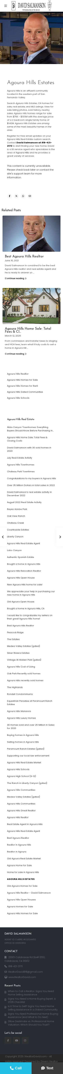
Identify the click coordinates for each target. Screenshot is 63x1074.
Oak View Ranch (16, 516)
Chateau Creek (15, 522)
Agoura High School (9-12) (21, 776)
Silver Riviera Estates (18, 653)
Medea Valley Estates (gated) (23, 646)
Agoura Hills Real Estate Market (24, 762)
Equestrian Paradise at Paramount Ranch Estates (29, 702)
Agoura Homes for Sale (20, 906)
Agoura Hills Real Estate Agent (23, 543)
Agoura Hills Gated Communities (25, 392)
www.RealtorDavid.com (22, 977)
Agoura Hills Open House (21, 577)
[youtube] (16, 1040)
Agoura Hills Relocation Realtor (24, 570)
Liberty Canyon (15, 536)
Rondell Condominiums (20, 694)
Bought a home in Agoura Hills (23, 564)
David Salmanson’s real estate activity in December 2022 (29, 494)
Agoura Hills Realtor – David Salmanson (29, 892)
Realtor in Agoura (16, 851)
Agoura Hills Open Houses (21, 899)
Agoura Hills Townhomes (20, 464)
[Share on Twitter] (16, 196)
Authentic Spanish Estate (20, 557)
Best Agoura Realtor (18, 838)
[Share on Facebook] (9, 196)
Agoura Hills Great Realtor (21, 810)
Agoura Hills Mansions (19, 711)
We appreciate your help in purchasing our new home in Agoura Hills (31, 593)
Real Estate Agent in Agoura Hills (25, 824)
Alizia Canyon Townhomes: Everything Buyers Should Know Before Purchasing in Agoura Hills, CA (30, 429)
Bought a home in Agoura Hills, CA (25, 608)
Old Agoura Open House (20, 601)
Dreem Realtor (49, 1061)
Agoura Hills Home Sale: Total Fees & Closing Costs (27, 439)
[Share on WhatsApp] (23, 196)
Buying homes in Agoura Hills (23, 735)
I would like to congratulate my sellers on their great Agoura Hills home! (29, 617)
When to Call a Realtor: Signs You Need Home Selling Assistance (31, 993)
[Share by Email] (29, 196)
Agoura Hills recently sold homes (25, 680)
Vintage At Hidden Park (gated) (24, 659)
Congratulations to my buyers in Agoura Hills (31, 478)
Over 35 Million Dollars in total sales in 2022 (31, 485)
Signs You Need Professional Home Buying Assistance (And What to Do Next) (33, 1015)
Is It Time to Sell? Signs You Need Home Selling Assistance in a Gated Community (33, 1008)
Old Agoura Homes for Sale (22, 886)
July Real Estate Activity (19, 457)
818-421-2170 (15, 966)
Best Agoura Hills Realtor (24, 256)
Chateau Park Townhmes (21, 471)
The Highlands (15, 687)
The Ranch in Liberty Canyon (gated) (27, 783)
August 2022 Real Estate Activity (24, 502)
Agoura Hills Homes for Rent (22, 385)
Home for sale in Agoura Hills (23, 872)
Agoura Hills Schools (18, 398)
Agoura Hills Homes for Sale (22, 379)
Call (18, 1068)
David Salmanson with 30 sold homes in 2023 (29, 449)
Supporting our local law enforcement (28, 755)
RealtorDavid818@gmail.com (25, 971)
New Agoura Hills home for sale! (24, 584)
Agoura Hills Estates (21, 879)
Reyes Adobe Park (17, 509)
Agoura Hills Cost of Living (21, 666)
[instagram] (25, 1040)
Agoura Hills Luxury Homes (21, 718)
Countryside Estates (18, 529)
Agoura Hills (22, 152)
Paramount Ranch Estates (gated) (25, 748)
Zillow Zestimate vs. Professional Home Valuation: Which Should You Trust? (31, 1023)
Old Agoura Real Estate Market (24, 858)
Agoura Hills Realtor (18, 373)
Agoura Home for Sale (19, 865)
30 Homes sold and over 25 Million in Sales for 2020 (30, 726)
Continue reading (14, 278)
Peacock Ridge (15, 632)
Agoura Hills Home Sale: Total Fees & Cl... (28, 330)
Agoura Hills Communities (21, 790)
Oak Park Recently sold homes (23, 673)
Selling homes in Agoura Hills (23, 742)
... (33, 272)
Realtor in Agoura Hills (19, 844)
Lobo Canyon (14, 550)
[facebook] (8, 1040)
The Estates (13, 639)
